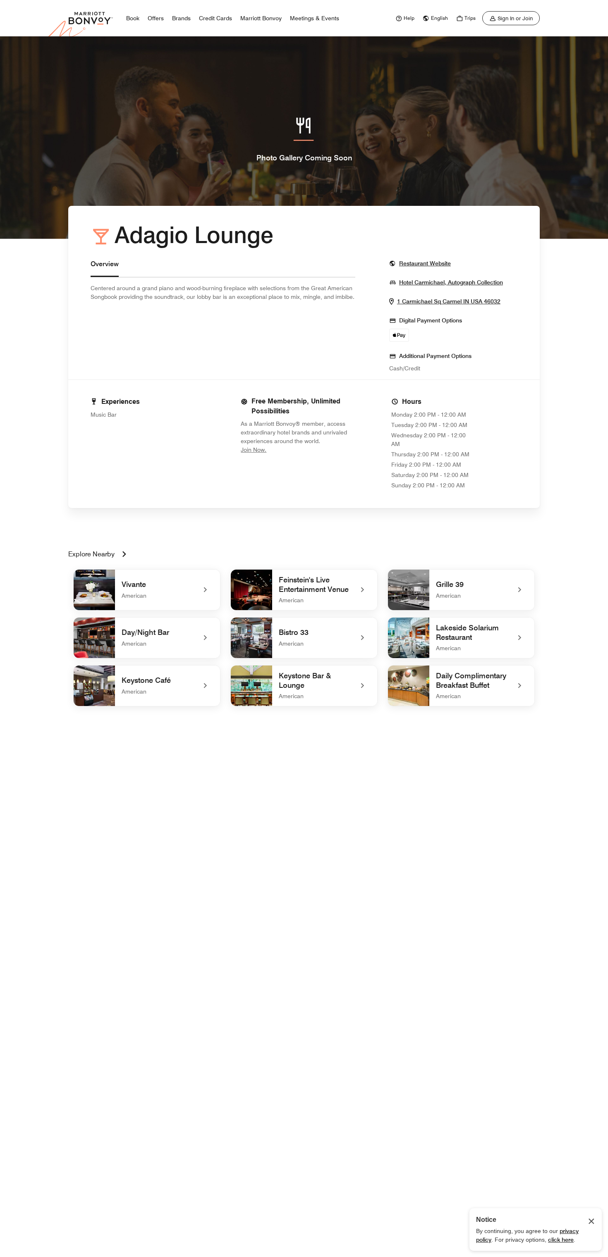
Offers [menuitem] (156, 18)
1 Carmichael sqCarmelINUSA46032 (448, 301)
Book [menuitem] (132, 18)
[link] (404, 18)
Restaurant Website (425, 263)
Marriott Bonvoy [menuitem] (261, 18)
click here (561, 1239)
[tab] (105, 268)
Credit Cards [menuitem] (215, 18)
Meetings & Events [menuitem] (314, 18)
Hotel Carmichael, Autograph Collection (451, 282)
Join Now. (281, 449)
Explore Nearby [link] (91, 554)
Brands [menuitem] (181, 18)
